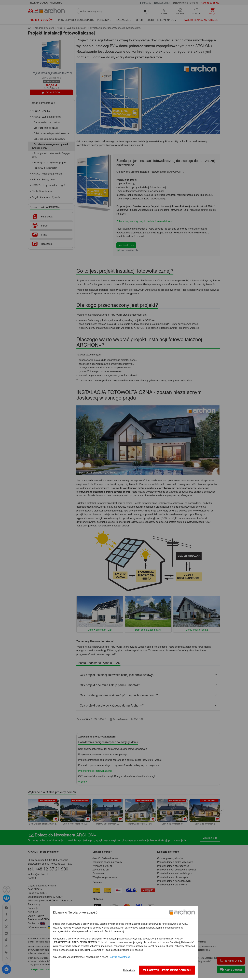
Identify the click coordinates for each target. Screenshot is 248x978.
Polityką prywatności (119, 956)
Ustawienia (129, 970)
